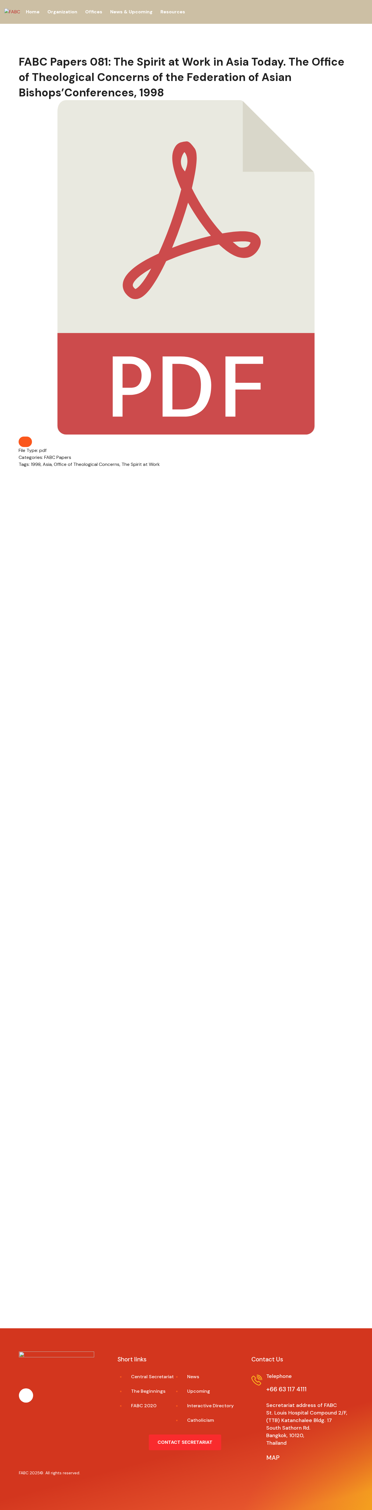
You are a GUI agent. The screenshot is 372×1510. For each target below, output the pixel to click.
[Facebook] (26, 1395)
